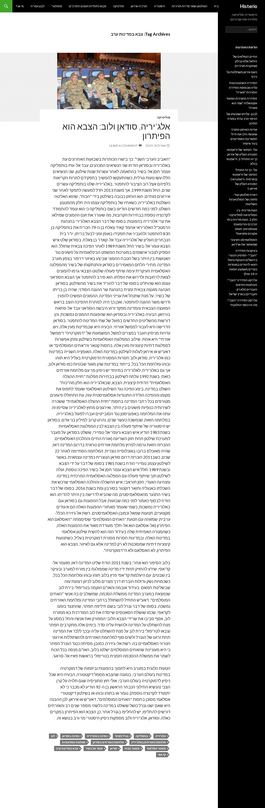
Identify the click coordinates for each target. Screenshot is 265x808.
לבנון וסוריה (38, 6)
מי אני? (20, 6)
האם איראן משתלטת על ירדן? (242, 74)
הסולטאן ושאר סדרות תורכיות (189, 6)
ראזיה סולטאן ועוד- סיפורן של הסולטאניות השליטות (243, 199)
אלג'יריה (160, 736)
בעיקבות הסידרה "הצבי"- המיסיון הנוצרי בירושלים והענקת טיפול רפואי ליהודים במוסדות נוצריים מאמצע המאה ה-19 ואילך (242, 262)
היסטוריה (159, 6)
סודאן (113, 748)
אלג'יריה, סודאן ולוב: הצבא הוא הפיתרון (116, 131)
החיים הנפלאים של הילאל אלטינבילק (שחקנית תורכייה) (245, 61)
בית (216, 6)
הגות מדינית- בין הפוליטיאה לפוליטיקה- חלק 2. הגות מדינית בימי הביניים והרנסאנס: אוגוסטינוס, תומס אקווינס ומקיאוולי (242, 221)
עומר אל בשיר (94, 748)
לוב (53, 736)
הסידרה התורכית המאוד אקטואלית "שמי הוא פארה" (241, 103)
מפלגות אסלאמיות (73, 742)
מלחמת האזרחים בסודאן (108, 742)
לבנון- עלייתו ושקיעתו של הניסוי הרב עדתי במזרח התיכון (241, 118)
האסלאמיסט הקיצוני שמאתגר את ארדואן (244, 242)
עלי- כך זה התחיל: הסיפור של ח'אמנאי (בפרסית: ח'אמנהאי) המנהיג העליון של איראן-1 (244, 179)
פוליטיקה (118, 6)
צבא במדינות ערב (67, 748)
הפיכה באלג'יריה (97, 736)
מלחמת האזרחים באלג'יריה (148, 742)
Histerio (248, 6)
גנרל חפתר (121, 736)
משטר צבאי (131, 748)
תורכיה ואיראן (139, 6)
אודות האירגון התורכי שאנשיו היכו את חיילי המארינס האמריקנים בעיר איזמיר (243, 136)
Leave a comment (123, 145)
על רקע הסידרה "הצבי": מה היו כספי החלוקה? (242, 302)
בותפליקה (142, 736)
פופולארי (56, 6)
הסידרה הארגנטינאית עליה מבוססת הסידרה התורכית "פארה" (243, 87)
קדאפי (162, 754)
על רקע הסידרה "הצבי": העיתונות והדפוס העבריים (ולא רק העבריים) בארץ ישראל (242, 287)
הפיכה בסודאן (70, 736)
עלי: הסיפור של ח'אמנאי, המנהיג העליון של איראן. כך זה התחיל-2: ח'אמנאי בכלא (241, 157)
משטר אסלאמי (156, 748)
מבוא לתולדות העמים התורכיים (87, 6)
